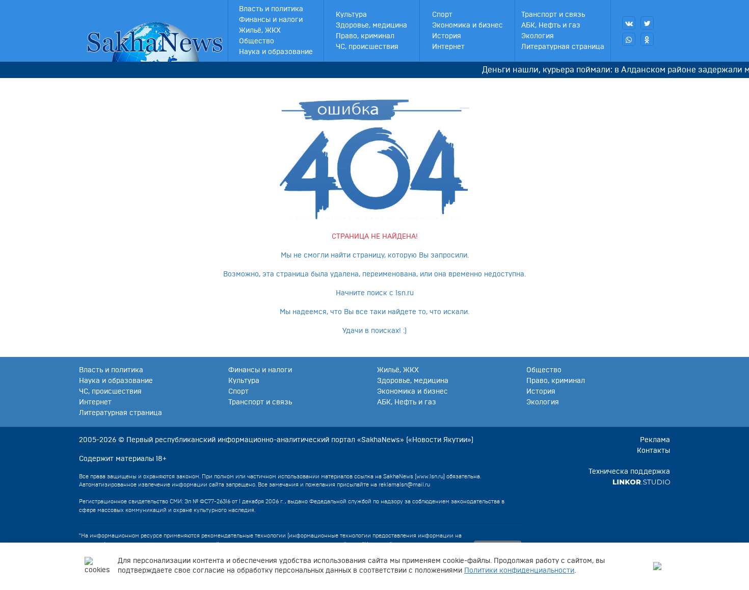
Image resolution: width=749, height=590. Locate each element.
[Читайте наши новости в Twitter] (647, 23)
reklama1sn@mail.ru (404, 485)
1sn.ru (404, 293)
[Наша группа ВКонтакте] (628, 23)
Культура (351, 14)
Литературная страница (562, 46)
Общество (256, 41)
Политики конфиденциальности (519, 570)
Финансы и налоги (271, 19)
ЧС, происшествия (367, 46)
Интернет (448, 46)
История (446, 36)
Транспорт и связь (553, 14)
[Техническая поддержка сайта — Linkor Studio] (641, 482)
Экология (537, 36)
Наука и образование (276, 52)
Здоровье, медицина (371, 25)
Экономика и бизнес (467, 25)
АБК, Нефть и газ (550, 25)
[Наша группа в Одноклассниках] (647, 39)
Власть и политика (271, 9)
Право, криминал (365, 36)
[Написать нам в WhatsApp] (628, 39)
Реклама (655, 440)
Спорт (442, 14)
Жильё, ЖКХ (260, 30)
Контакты (653, 450)
